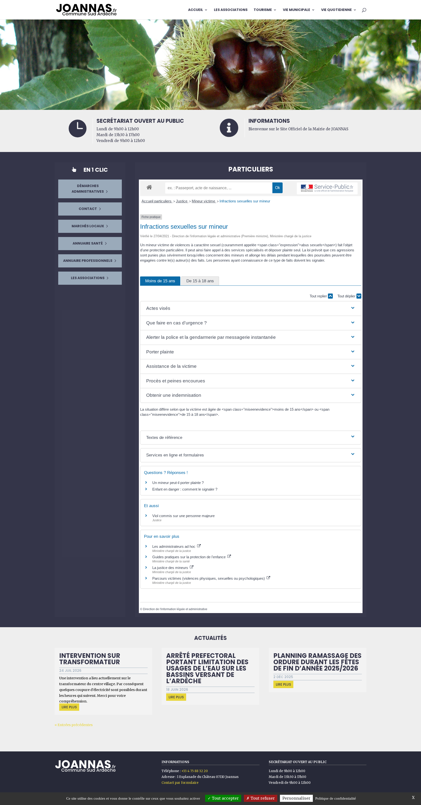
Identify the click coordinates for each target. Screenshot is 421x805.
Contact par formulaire (180, 783)
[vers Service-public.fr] (327, 188)
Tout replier (319, 296)
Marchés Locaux (88, 226)
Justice (182, 201)
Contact (88, 208)
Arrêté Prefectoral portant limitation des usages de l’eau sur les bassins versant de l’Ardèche (207, 668)
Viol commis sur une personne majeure (183, 516)
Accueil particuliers (157, 201)
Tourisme (263, 10)
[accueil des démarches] (149, 186)
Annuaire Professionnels (87, 260)
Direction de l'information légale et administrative (175, 609)
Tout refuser (262, 798)
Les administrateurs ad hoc (174, 546)
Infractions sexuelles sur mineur (245, 201)
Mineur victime (204, 201)
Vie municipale (296, 10)
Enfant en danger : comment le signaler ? (184, 489)
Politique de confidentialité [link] (335, 798)
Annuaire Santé (88, 243)
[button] (251, 308)
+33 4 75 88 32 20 (194, 771)
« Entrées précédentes (74, 725)
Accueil (195, 10)
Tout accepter (225, 798)
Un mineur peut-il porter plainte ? (178, 483)
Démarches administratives (88, 188)
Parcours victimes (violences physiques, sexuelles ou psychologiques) (209, 578)
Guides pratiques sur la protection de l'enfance (189, 557)
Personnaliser (296, 798)
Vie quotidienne (336, 10)
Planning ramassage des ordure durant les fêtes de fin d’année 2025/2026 (317, 662)
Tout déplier (346, 296)
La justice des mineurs (170, 568)
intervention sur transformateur (89, 658)
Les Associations (231, 10)
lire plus (69, 707)
